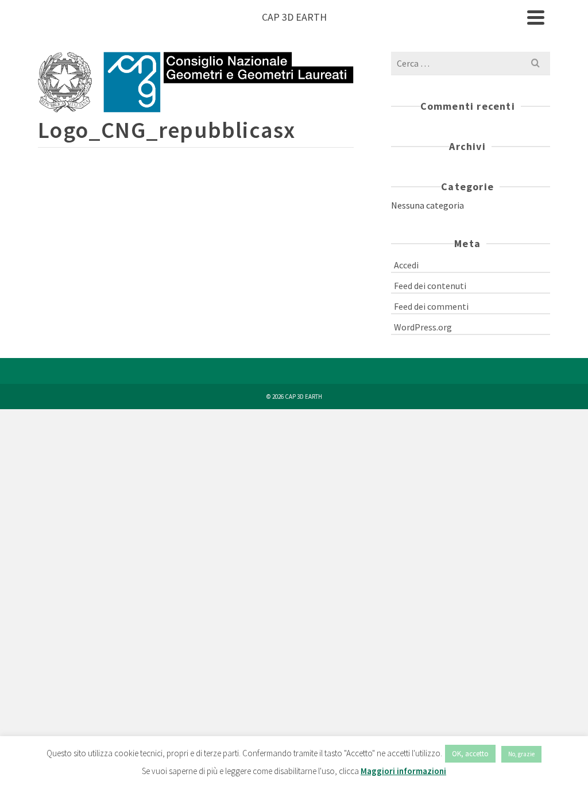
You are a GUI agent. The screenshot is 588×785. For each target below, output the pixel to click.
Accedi (406, 265)
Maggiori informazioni (403, 770)
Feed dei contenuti (430, 285)
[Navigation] (535, 17)
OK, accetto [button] (470, 754)
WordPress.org (423, 327)
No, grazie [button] (521, 754)
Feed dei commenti (431, 306)
